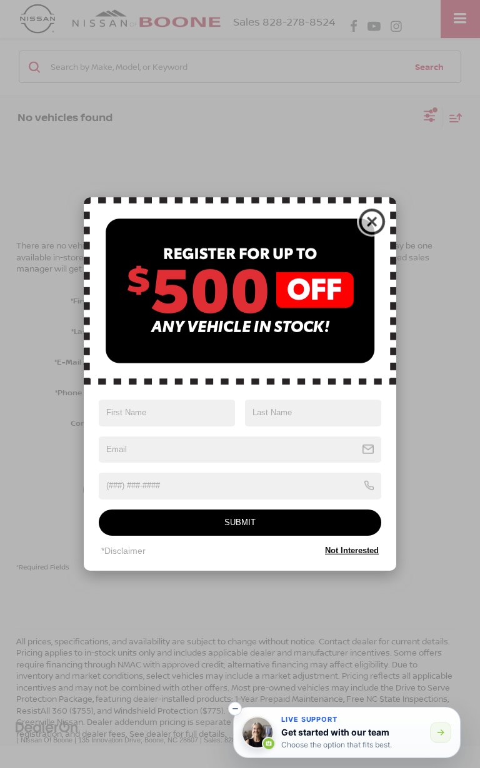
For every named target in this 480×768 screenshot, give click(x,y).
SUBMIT (240, 522)
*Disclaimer (123, 551)
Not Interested (352, 550)
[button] (235, 709)
